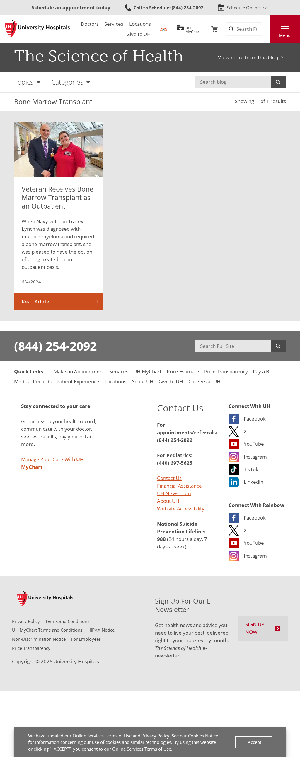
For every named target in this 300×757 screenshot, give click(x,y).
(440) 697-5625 (174, 462)
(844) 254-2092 (55, 346)
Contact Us (169, 477)
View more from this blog (248, 57)
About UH (168, 500)
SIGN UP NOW (254, 628)
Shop (214, 29)
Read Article (35, 301)
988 (161, 538)
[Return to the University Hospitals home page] (37, 29)
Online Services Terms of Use (102, 736)
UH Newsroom (174, 493)
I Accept (253, 742)
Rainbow (163, 29)
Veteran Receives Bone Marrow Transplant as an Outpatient (57, 197)
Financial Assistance (179, 485)
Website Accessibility (180, 508)
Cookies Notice (203, 736)
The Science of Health (98, 56)
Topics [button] (23, 82)
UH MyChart (193, 29)
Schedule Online (243, 8)
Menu (285, 35)
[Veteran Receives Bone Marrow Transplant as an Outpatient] (59, 149)
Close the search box (265, 29)
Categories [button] (67, 82)
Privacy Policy (155, 736)
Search (278, 82)
